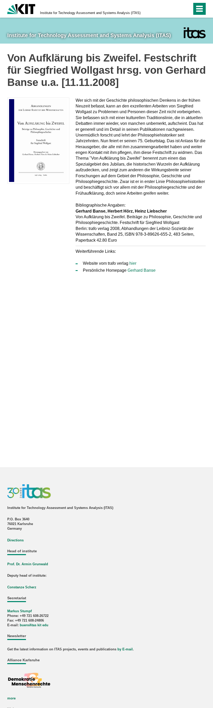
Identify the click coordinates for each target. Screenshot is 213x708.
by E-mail (125, 649)
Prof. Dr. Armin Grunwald (27, 564)
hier (132, 263)
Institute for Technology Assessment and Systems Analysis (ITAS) (90, 13)
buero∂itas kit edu (34, 625)
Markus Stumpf (19, 611)
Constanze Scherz (21, 587)
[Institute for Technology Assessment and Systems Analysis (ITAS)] (195, 32)
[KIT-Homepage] (21, 8)
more (11, 698)
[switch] (177, 9)
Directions (15, 540)
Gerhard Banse (142, 270)
